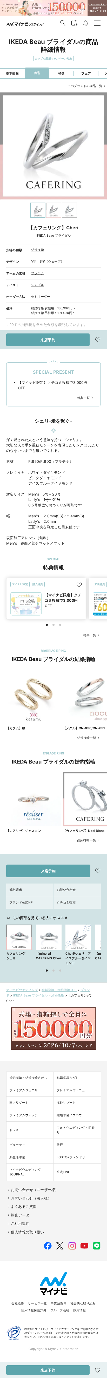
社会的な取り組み (83, 1303)
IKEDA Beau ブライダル (30, 995)
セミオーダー (40, 296)
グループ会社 (59, 1310)
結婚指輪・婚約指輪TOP (59, 990)
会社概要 (17, 1303)
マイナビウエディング (22, 990)
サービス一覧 (37, 1303)
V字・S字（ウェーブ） (47, 261)
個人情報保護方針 (33, 1310)
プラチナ (37, 273)
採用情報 (79, 1310)
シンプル (37, 285)
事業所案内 (58, 1303)
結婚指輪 (37, 250)
